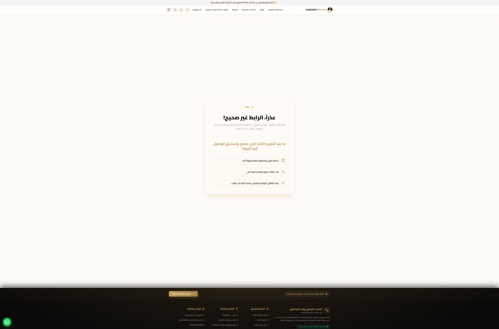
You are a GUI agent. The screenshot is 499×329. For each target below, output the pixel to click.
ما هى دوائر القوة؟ (229, 315)
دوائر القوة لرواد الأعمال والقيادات (224, 325)
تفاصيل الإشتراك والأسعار (227, 320)
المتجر (262, 9)
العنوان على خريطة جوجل (194, 315)
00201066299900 (196, 325)
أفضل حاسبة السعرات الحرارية (217, 9)
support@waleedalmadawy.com (191, 320)
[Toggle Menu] (168, 9)
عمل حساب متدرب (260, 325)
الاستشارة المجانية (275, 9)
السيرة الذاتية (262, 320)
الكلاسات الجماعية (249, 9)
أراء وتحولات (196, 9)
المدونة (235, 9)
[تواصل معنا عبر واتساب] (7, 322)
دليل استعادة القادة (260, 315)
